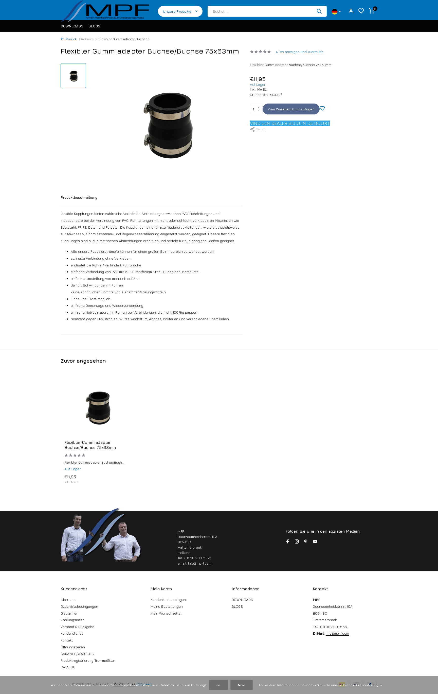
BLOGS (94, 26)
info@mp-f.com (337, 633)
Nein (241, 685)
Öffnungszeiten (73, 647)
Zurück (71, 39)
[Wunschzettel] (361, 11)
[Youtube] (315, 542)
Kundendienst (72, 633)
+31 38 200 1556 (333, 626)
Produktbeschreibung (79, 197)
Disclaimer (69, 613)
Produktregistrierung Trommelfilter (88, 660)
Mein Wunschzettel (166, 613)
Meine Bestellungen (167, 606)
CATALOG (68, 667)
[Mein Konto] (351, 11)
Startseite (86, 39)
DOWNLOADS (72, 26)
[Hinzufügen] (121, 479)
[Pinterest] (306, 542)
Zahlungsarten (72, 620)
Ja (218, 685)
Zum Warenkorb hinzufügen (291, 109)
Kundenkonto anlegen (168, 599)
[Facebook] (288, 542)
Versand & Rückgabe (77, 626)
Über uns (68, 599)
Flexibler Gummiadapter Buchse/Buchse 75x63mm (90, 445)
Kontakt (67, 640)
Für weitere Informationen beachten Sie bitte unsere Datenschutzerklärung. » (320, 685)
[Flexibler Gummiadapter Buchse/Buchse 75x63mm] (97, 406)
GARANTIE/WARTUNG (77, 653)
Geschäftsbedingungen (79, 606)
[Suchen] (319, 11)
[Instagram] (297, 542)
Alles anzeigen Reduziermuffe (299, 51)
